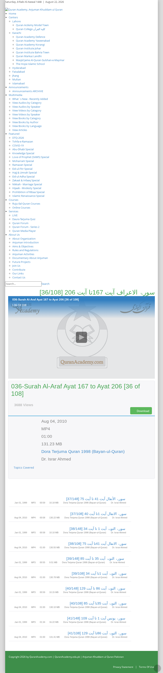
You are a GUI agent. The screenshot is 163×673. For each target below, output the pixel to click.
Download (142, 411)
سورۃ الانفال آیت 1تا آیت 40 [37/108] (98, 514)
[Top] (157, 668)
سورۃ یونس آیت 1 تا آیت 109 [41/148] (96, 618)
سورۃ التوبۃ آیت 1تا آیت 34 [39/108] (99, 573)
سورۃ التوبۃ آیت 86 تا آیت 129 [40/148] (95, 588)
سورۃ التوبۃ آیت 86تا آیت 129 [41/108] (97, 633)
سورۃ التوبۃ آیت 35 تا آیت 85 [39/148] (95, 559)
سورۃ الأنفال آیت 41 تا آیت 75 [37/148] (95, 499)
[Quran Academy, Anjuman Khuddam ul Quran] (34, 9)
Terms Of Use (146, 667)
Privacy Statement (123, 667)
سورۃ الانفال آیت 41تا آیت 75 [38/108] (97, 544)
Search (45, 284)
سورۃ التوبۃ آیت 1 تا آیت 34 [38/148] (97, 529)
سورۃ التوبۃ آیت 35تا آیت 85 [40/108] (98, 603)
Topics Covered (24, 467)
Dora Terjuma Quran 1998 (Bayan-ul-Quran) (83, 451)
